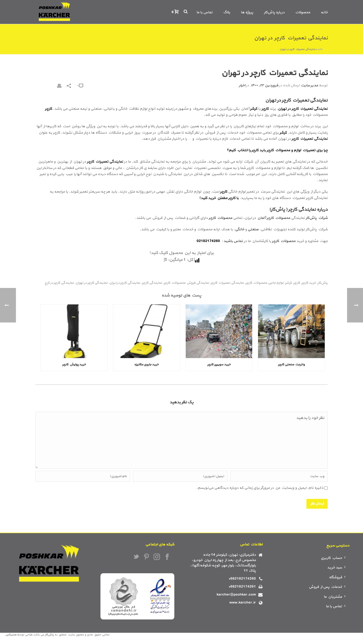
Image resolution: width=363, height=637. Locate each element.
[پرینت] (59, 85)
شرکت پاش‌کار (317, 218)
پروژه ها (247, 12)
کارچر (296, 283)
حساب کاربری (331, 558)
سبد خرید (334, 567)
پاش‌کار (323, 283)
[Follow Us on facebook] (167, 557)
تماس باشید (233, 241)
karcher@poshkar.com (236, 594)
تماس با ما (204, 12)
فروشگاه (335, 577)
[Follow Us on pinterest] (146, 557)
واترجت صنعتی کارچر (291, 364)
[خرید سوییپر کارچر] (219, 331)
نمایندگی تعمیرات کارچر (310, 139)
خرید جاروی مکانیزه (146, 364)
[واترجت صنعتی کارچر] (291, 331)
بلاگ (226, 12)
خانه (324, 12)
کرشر (288, 283)
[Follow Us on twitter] (136, 557)
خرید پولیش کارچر (74, 364)
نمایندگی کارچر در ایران (124, 283)
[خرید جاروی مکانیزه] (146, 331)
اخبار (242, 85)
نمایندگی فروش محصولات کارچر (186, 283)
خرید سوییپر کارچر (219, 364)
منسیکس (10, 634)
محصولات (302, 12)
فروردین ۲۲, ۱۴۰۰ (264, 85)
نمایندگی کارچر (152, 283)
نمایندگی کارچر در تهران (91, 283)
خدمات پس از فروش (325, 587)
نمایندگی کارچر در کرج (59, 283)
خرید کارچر (309, 283)
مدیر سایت (309, 85)
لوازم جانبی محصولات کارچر (265, 283)
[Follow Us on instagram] (157, 557)
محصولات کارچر (220, 218)
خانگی (239, 229)
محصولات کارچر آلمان (273, 218)
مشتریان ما (333, 597)
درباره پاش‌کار (274, 12)
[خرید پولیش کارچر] (74, 331)
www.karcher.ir (242, 602)
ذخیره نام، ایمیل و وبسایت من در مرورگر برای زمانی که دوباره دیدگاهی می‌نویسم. (259, 488)
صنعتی (253, 229)
